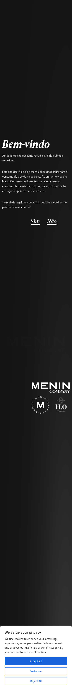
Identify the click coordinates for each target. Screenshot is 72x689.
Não (51, 220)
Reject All (36, 681)
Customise (36, 671)
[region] (36, 657)
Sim (35, 220)
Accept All (36, 661)
